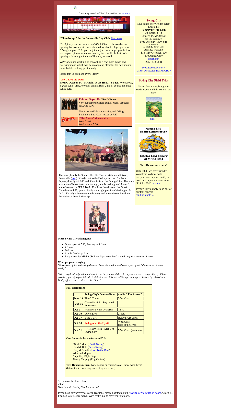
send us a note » (144, 195)
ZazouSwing (95, 347)
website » (125, 13)
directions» (116, 38)
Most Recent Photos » (154, 67)
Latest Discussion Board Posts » (154, 70)
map (74, 178)
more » (156, 183)
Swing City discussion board (145, 392)
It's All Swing (96, 344)
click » (153, 118)
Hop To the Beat (100, 350)
